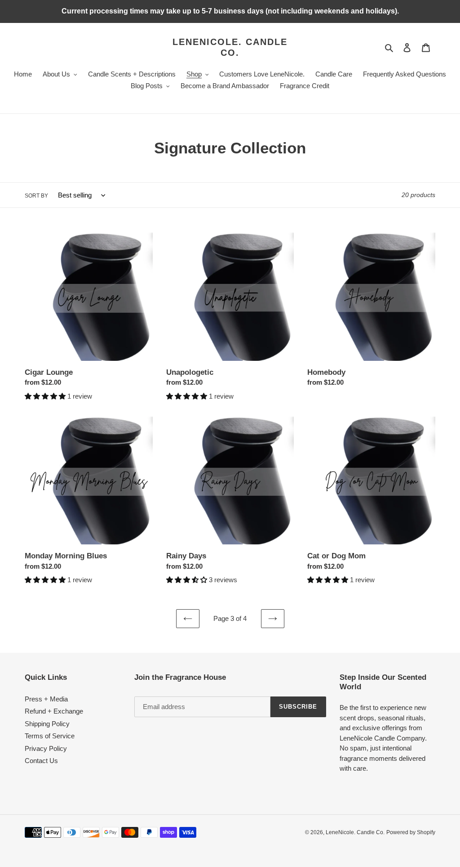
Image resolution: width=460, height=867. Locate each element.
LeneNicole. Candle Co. (230, 47)
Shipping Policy (47, 724)
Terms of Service (50, 736)
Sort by (36, 196)
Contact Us (41, 760)
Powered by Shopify (410, 832)
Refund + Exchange (54, 711)
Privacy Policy (46, 748)
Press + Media (46, 699)
